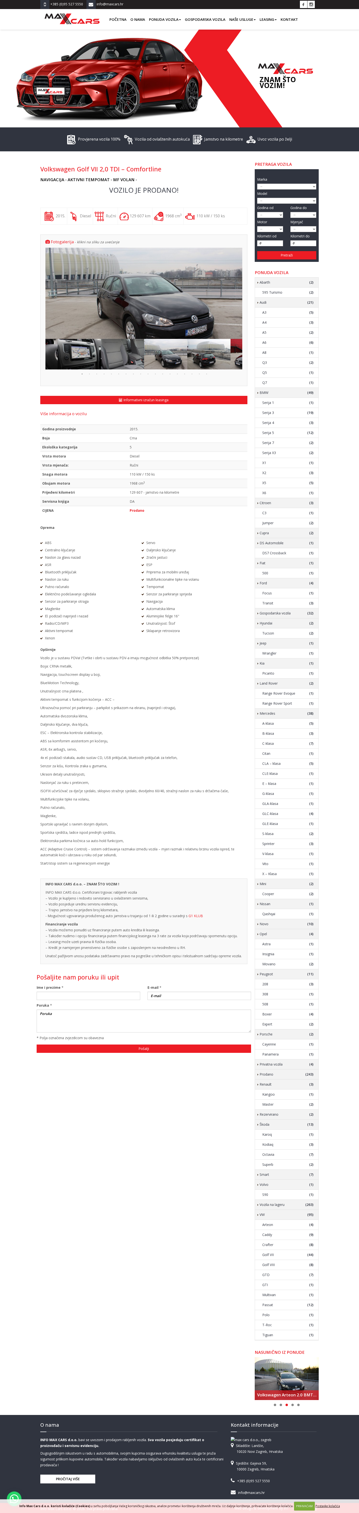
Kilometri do (300, 236)
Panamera (288, 1054)
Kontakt (289, 19)
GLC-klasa (288, 813)
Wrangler (288, 653)
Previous (41, 293)
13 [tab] (169, 373)
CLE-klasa (288, 773)
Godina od (265, 207)
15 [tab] (184, 373)
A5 (288, 332)
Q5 (288, 372)
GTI (288, 1284)
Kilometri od (266, 236)
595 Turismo (288, 292)
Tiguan (288, 1335)
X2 (288, 472)
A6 (288, 342)
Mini (287, 883)
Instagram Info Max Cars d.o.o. (311, 4)
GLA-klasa (288, 803)
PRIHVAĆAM (304, 1506)
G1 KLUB (196, 915)
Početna (118, 19)
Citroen (287, 503)
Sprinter (288, 843)
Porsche (287, 1034)
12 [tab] (162, 373)
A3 (288, 312)
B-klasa (288, 733)
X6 (288, 492)
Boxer (288, 1014)
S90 (288, 1194)
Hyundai (287, 623)
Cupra (287, 533)
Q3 (288, 362)
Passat (288, 1304)
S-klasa (288, 833)
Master (288, 1104)
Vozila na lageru (287, 1204)
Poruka (43, 1005)
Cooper (288, 893)
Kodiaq (288, 1144)
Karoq (288, 1134)
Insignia (288, 954)
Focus (288, 593)
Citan (288, 753)
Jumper (288, 523)
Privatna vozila (287, 1064)
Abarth (287, 282)
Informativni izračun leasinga (145, 400)
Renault (287, 1084)
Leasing (267, 19)
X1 (288, 462)
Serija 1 (288, 402)
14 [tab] (176, 373)
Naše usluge (241, 19)
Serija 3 (288, 412)
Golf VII (288, 1254)
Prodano (287, 1074)
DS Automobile (287, 543)
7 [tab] (125, 373)
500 (288, 573)
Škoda (287, 1124)
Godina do (298, 207)
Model (262, 193)
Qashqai (288, 914)
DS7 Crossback (288, 553)
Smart (287, 1174)
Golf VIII (288, 1264)
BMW (287, 392)
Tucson (288, 633)
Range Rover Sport (288, 703)
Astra (288, 944)
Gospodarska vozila (205, 19)
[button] (14, 1498)
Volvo (287, 1184)
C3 (288, 513)
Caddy (288, 1234)
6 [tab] (118, 373)
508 (288, 1004)
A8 (288, 352)
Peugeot (287, 974)
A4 (288, 322)
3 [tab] (96, 373)
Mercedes (287, 713)
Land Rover (287, 683)
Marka (262, 179)
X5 (288, 482)
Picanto (288, 673)
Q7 (288, 382)
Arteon (288, 1224)
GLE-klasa (288, 823)
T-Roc (288, 1325)
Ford (287, 583)
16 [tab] (191, 373)
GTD (288, 1274)
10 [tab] (147, 373)
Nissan (287, 903)
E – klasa (288, 783)
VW (287, 1214)
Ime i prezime (49, 987)
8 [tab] (132, 373)
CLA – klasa (288, 763)
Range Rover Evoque (288, 693)
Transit (288, 603)
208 (288, 984)
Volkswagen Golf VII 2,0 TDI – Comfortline (100, 169)
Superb (288, 1164)
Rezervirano (287, 1114)
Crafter (288, 1244)
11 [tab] (154, 373)
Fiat (287, 563)
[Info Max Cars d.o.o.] (72, 15)
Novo (287, 924)
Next (245, 293)
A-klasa (288, 723)
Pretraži (287, 255)
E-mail (153, 987)
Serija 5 (288, 432)
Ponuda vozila (164, 19)
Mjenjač (296, 222)
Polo (288, 1315)
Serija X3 (288, 452)
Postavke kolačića (328, 1506)
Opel (287, 934)
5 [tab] (110, 373)
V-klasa (288, 853)
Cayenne (288, 1044)
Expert (288, 1024)
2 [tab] (88, 373)
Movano (288, 964)
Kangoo (288, 1094)
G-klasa (288, 793)
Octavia (288, 1154)
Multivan (288, 1294)
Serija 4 (288, 422)
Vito (288, 863)
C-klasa (288, 743)
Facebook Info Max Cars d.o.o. (303, 4)
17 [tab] (198, 373)
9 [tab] (140, 373)
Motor (262, 222)
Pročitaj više (68, 1479)
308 (288, 994)
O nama (137, 19)
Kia (287, 663)
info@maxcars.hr (251, 1492)
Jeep (287, 643)
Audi (287, 302)
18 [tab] (206, 373)
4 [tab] (103, 373)
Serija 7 (288, 442)
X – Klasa (288, 873)
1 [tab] (81, 373)
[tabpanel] (165, 354)
